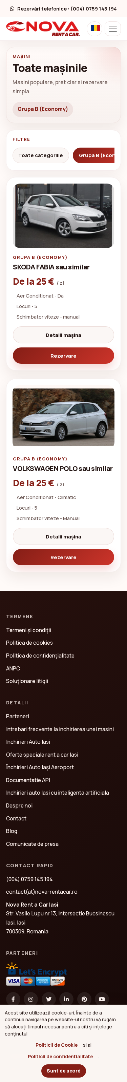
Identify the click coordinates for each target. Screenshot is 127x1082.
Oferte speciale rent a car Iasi (42, 754)
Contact (16, 818)
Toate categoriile (40, 155)
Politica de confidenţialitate (40, 655)
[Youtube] (102, 999)
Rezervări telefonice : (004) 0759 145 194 (67, 8)
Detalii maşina (63, 334)
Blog (11, 831)
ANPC (13, 668)
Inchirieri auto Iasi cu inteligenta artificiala (57, 792)
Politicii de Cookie (57, 1045)
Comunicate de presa (32, 844)
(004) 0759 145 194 (29, 879)
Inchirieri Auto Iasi (28, 741)
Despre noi (19, 805)
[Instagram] (31, 999)
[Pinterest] (84, 999)
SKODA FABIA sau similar (51, 266)
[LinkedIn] (66, 999)
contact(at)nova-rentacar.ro (42, 891)
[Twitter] (49, 999)
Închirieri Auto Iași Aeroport (40, 767)
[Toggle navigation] (113, 28)
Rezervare (63, 355)
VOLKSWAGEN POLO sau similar (63, 468)
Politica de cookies (29, 642)
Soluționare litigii (27, 681)
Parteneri (17, 716)
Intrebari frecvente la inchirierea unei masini (60, 729)
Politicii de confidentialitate (60, 1056)
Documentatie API (28, 780)
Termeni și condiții (28, 630)
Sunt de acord (64, 1070)
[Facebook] (13, 999)
